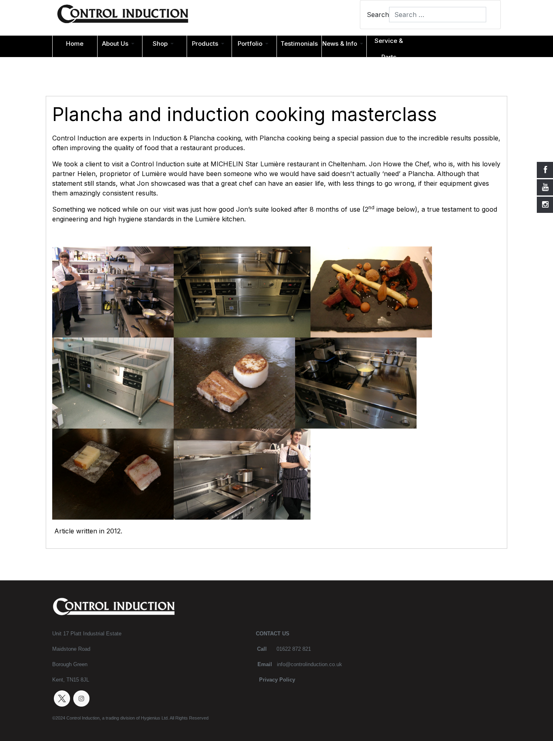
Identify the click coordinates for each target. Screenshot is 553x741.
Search (378, 15)
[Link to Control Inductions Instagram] (81, 698)
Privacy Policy (277, 680)
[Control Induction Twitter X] (62, 698)
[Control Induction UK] (122, 16)
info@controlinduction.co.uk (309, 664)
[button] (119, 44)
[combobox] (437, 14)
